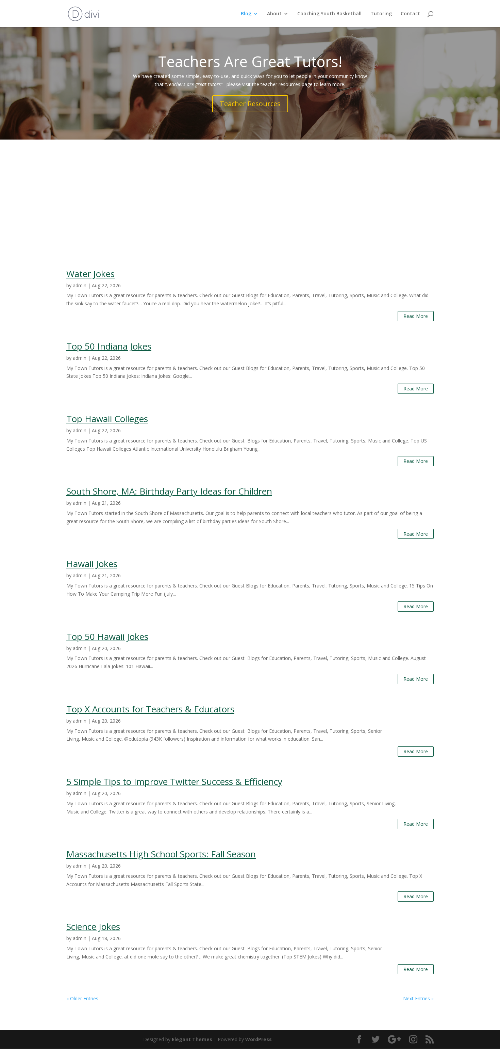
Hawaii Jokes (91, 564)
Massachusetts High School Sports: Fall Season (161, 854)
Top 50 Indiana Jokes (108, 346)
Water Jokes (90, 274)
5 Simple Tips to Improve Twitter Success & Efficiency (174, 781)
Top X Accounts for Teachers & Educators (150, 709)
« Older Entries (82, 998)
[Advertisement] (250, 190)
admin (79, 285)
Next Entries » (418, 998)
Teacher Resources (250, 103)
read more (415, 316)
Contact (410, 14)
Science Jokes (93, 926)
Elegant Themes (192, 1039)
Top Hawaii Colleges (107, 419)
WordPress (258, 1039)
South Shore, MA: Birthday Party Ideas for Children (169, 491)
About (274, 14)
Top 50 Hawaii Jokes (107, 636)
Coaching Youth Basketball (329, 14)
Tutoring (381, 14)
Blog (246, 14)
